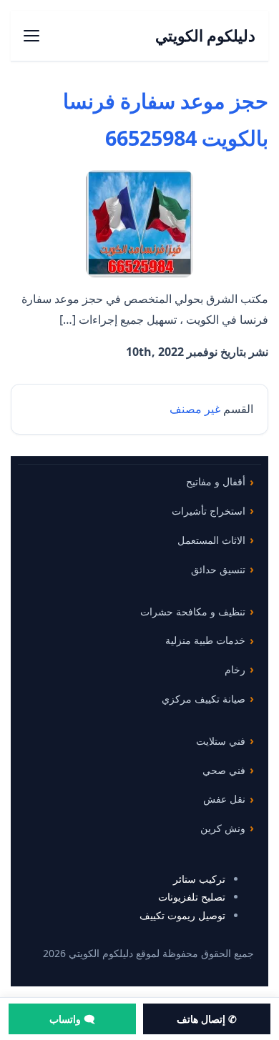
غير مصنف (195, 409)
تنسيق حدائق (218, 569)
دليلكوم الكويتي (205, 35)
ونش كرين (222, 828)
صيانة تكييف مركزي (203, 698)
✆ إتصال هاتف (207, 1019)
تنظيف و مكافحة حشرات (192, 611)
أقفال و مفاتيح (215, 481)
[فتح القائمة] (31, 35)
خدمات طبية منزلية (205, 640)
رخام (235, 669)
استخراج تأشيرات (208, 510)
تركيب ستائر (199, 879)
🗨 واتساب (72, 1019)
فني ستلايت (220, 741)
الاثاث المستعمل (211, 540)
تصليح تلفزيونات (191, 896)
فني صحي (223, 770)
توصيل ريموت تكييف (182, 915)
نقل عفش (224, 799)
